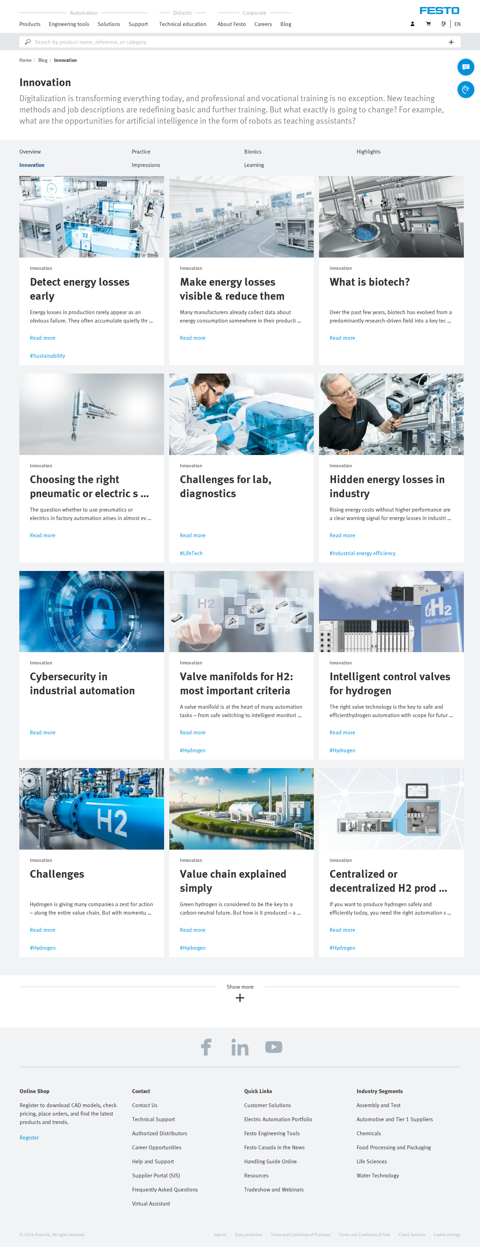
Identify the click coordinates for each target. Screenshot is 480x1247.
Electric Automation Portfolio (278, 1119)
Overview (30, 150)
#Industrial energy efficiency (362, 553)
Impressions (146, 164)
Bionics (252, 150)
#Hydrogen (193, 750)
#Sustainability (47, 355)
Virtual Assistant (151, 1203)
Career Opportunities (156, 1147)
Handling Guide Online (270, 1161)
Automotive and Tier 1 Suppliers (395, 1119)
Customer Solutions (267, 1105)
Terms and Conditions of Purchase (301, 1234)
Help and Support (153, 1161)
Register (29, 1137)
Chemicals (369, 1133)
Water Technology (378, 1175)
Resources (256, 1175)
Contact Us (144, 1105)
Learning (254, 164)
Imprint (220, 1234)
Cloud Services (412, 1234)
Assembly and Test (379, 1105)
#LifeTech (191, 553)
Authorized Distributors (159, 1133)
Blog (285, 24)
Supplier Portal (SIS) (156, 1175)
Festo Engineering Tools (272, 1133)
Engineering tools (69, 24)
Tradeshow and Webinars (274, 1189)
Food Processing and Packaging (394, 1147)
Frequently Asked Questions (165, 1189)
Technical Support (153, 1119)
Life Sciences (372, 1161)
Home (25, 60)
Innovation (32, 164)
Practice (141, 150)
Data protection (248, 1234)
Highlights (369, 150)
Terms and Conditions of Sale (364, 1234)
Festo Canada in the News (274, 1147)
